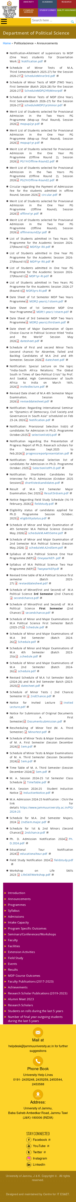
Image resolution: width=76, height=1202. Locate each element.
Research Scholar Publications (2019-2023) (37, 993)
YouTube (39, 1146)
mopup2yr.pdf (30, 124)
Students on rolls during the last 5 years (35, 1011)
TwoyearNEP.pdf (48, 569)
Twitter (37, 1152)
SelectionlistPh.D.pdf (47, 468)
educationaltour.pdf (33, 854)
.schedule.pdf (28, 656)
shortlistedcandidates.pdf (42, 483)
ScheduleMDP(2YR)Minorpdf (44, 90)
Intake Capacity (18, 922)
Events (12, 964)
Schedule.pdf (35, 627)
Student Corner (48, 10)
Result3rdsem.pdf (56, 493)
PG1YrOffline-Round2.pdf (37, 161)
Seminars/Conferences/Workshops (32, 934)
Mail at (38, 1040)
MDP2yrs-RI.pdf (36, 290)
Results (13, 969)
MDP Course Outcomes (24, 975)
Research (66, 2)
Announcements (19, 899)
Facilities (14, 946)
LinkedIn (38, 1164)
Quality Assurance (66, 10)
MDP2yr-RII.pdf (40, 247)
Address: (38, 1102)
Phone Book (38, 1068)
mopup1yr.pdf (30, 142)
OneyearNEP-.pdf (49, 558)
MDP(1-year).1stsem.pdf (52, 312)
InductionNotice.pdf (36, 793)
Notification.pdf (32, 61)
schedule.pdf (27, 671)
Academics (47, 2)
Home (7, 43)
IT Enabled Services (28, 11)
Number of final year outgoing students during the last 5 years (35, 1019)
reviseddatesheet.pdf (34, 401)
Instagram (39, 1158)
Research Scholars (20, 1005)
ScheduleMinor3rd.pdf (40, 76)
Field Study (15, 958)
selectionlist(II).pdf (44, 435)
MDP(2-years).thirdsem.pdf (47, 322)
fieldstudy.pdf (44, 504)
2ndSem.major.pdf (33, 822)
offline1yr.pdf (29, 213)
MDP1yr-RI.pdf (39, 276)
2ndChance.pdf (41, 696)
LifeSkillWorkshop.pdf (35, 874)
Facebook (39, 1139)
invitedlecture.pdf (32, 386)
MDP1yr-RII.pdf (40, 261)
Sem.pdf (26, 746)
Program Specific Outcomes (27, 928)
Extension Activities (21, 952)
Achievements (17, 987)
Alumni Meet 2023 (21, 999)
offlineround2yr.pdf (33, 232)
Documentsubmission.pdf (44, 721)
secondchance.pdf (26, 598)
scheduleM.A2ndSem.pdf (46, 547)
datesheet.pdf (29, 341)
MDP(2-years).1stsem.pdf (46, 301)
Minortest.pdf (37, 732)
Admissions (16, 916)
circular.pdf (49, 195)
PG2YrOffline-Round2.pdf (37, 180)
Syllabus (13, 910)
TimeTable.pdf (36, 782)
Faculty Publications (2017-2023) (31, 981)
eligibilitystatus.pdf (33, 518)
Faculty (13, 940)
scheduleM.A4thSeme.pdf (45, 533)
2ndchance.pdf (35, 832)
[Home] (9, 4)
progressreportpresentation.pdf (47, 453)
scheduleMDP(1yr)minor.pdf (43, 105)
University (28, 2)
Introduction (16, 893)
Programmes (17, 905)
